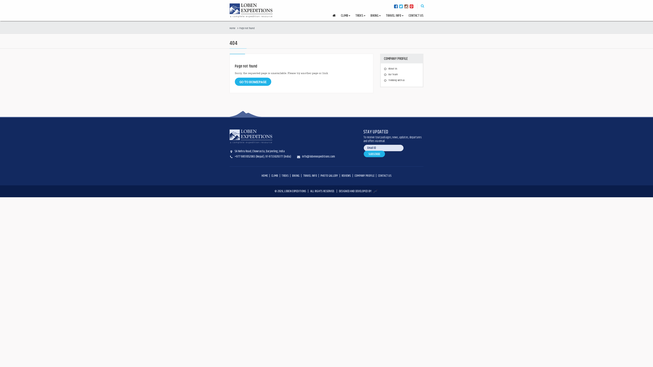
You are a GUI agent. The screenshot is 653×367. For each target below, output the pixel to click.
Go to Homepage (253, 82)
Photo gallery (329, 175)
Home (232, 28)
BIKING (296, 175)
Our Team (393, 74)
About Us (392, 69)
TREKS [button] (359, 15)
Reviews (346, 175)
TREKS (285, 175)
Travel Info (310, 175)
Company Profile (365, 175)
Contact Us (416, 15)
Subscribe (374, 154)
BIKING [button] (375, 15)
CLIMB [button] (344, 15)
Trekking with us (396, 80)
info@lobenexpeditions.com (318, 156)
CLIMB (274, 175)
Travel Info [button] (393, 15)
